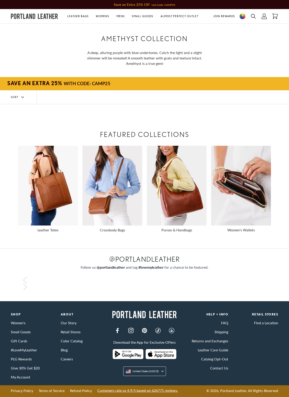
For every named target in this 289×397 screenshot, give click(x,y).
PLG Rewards (21, 359)
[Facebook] (117, 330)
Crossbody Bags (112, 230)
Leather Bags (78, 16)
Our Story (69, 323)
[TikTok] (158, 330)
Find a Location (266, 323)
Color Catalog (72, 341)
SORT (15, 97)
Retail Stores (71, 332)
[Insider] (171, 330)
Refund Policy (81, 390)
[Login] (264, 16)
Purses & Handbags (176, 230)
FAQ (224, 323)
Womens (102, 16)
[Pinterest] (144, 330)
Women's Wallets (241, 230)
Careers (67, 359)
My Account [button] (20, 377)
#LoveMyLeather (24, 350)
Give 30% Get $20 (25, 368)
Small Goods (142, 16)
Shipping (221, 332)
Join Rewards (224, 16)
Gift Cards (19, 341)
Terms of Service (52, 390)
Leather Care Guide (213, 350)
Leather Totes (47, 230)
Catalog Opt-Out (214, 359)
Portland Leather (233, 390)
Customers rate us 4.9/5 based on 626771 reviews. (137, 390)
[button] (79, 16)
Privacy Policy (22, 390)
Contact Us (219, 368)
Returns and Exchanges (210, 341)
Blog (64, 350)
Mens (121, 16)
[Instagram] (131, 330)
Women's (18, 323)
